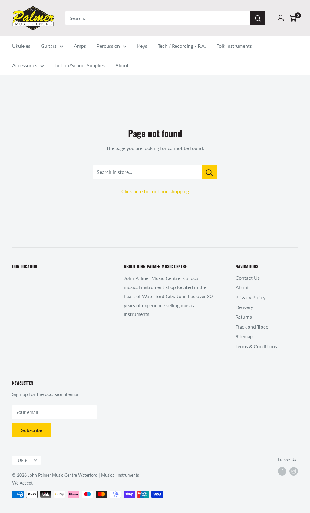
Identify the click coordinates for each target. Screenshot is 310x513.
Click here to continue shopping (155, 191)
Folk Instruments (234, 46)
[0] (293, 18)
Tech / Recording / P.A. (182, 46)
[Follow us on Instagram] (293, 471)
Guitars (49, 46)
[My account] (281, 18)
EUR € (21, 460)
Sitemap (244, 336)
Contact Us (248, 278)
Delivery (244, 307)
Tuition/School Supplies (79, 65)
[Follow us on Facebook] (282, 471)
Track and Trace (252, 327)
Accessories (24, 65)
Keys (142, 46)
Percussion (108, 46)
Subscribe (31, 430)
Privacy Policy (250, 297)
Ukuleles (21, 46)
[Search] (257, 18)
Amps (80, 46)
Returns (244, 317)
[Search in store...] (209, 172)
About (122, 65)
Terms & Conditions (256, 346)
